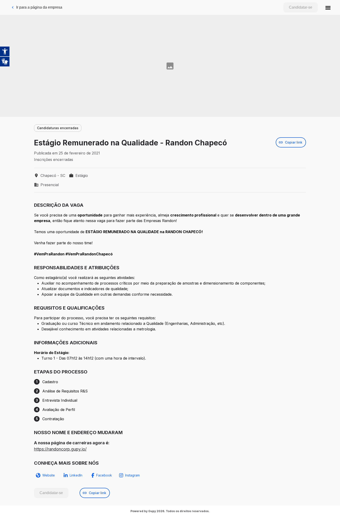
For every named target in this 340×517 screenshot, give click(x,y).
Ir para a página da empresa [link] (39, 7)
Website (48, 475)
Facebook (104, 475)
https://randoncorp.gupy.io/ (60, 449)
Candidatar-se (300, 7)
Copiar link (293, 142)
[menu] (328, 7)
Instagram (132, 475)
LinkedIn (76, 475)
